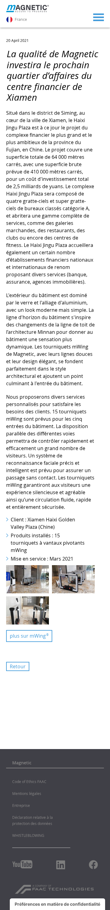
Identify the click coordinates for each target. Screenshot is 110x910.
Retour (18, 666)
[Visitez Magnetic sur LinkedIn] (60, 864)
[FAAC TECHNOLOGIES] (55, 887)
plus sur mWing (29, 635)
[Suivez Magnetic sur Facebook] (93, 864)
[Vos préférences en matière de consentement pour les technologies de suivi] (57, 904)
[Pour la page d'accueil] (27, 11)
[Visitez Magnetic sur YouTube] (22, 864)
